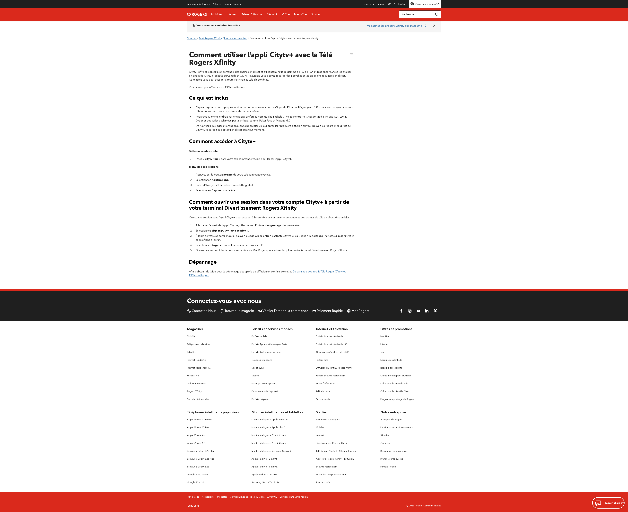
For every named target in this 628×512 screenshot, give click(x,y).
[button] (391, 4)
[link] (198, 4)
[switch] (402, 4)
